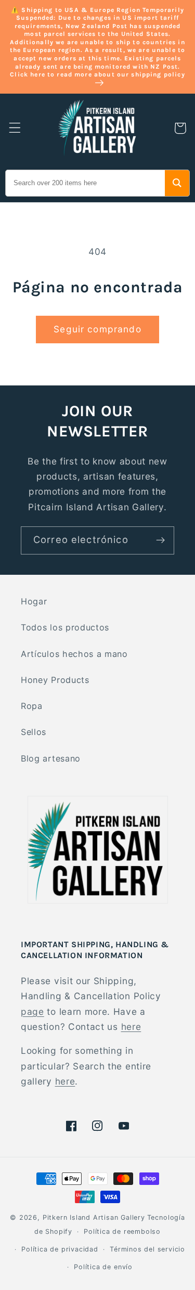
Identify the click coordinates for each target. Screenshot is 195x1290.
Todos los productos (65, 627)
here (131, 1026)
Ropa (32, 706)
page (32, 1011)
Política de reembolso (122, 1231)
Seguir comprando (97, 329)
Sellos (33, 732)
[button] (15, 128)
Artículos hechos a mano (74, 654)
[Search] (177, 183)
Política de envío (103, 1267)
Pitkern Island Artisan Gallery (94, 1217)
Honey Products (55, 680)
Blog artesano (51, 758)
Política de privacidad (59, 1249)
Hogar (34, 601)
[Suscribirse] (160, 540)
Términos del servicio (147, 1249)
